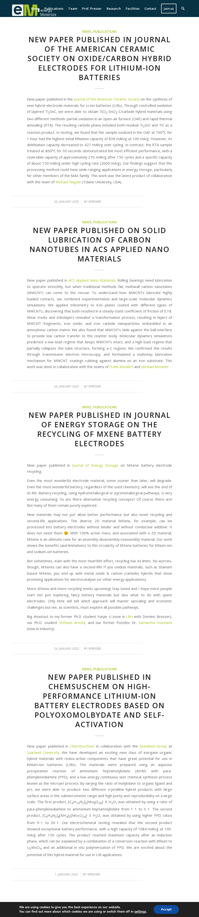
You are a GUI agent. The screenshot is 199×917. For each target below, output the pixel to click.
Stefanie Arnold (72, 622)
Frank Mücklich (121, 366)
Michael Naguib (69, 181)
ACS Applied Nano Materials (92, 280)
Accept (166, 909)
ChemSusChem (83, 746)
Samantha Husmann (155, 622)
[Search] (183, 8)
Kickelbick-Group (153, 746)
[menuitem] (35, 8)
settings (140, 911)
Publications (105, 31)
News (86, 31)
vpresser (94, 202)
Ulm (129, 616)
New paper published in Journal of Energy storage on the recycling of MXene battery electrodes (99, 429)
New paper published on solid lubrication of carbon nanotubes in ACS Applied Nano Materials (99, 244)
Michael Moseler (155, 366)
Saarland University (43, 752)
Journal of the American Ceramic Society (107, 99)
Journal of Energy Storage (95, 465)
